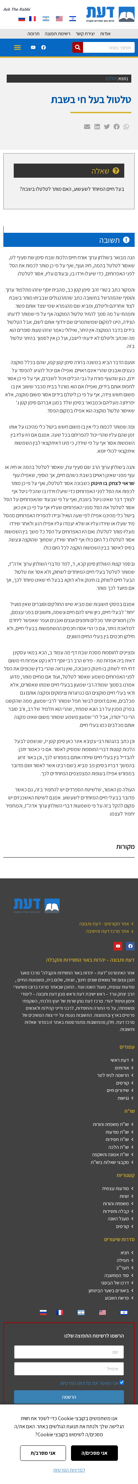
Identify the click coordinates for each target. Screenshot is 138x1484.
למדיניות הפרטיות (69, 1470)
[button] (17, 47)
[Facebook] (43, 47)
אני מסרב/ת (43, 1452)
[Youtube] (33, 47)
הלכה (111, 78)
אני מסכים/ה (94, 1452)
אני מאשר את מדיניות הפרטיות (89, 1383)
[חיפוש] (77, 47)
